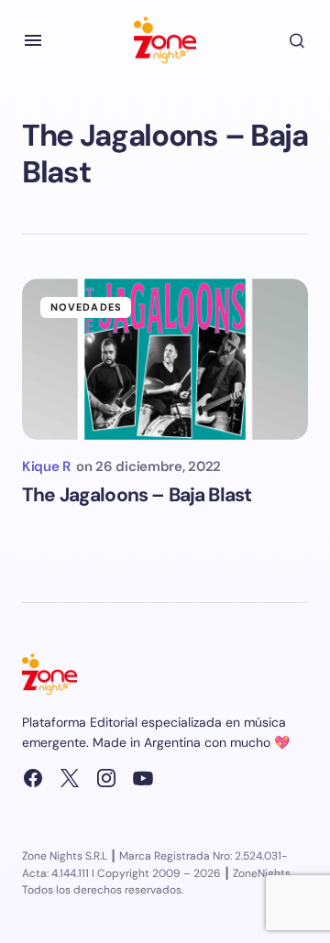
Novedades (86, 307)
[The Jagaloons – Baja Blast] (165, 359)
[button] (33, 40)
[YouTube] (143, 778)
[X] (69, 778)
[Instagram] (106, 778)
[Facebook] (33, 778)
